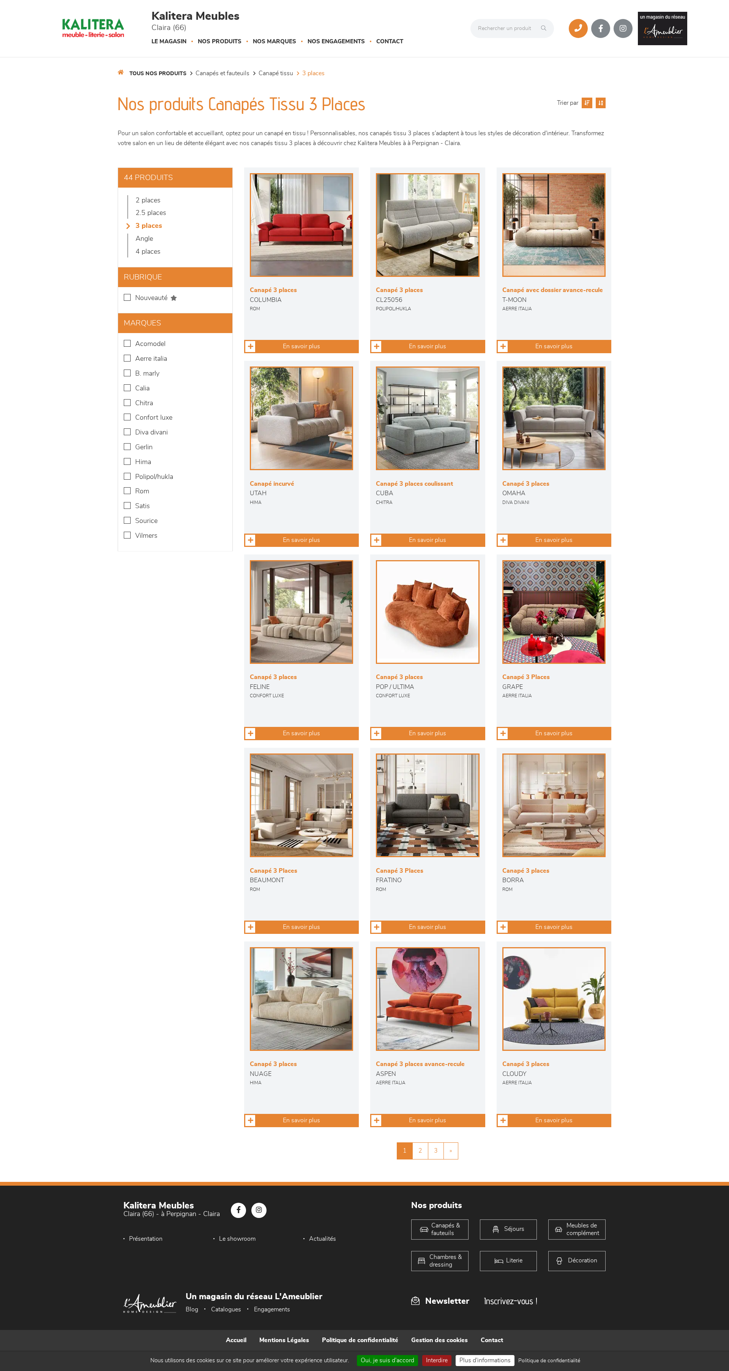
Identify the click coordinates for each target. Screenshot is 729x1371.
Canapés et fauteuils (222, 73)
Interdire (437, 1360)
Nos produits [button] (219, 41)
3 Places (313, 73)
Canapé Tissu (276, 73)
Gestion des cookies (439, 1340)
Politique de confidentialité (360, 1340)
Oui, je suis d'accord (387, 1360)
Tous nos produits (157, 73)
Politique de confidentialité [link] (549, 1360)
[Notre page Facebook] (600, 28)
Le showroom (237, 1239)
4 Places (148, 251)
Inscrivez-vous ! (510, 1300)
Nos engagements (336, 41)
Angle (144, 238)
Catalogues (226, 1309)
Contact (389, 41)
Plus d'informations (485, 1360)
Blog (192, 1309)
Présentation (146, 1239)
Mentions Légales (284, 1340)
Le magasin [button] (168, 41)
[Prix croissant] (586, 103)
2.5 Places (151, 213)
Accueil (236, 1340)
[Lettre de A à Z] (600, 103)
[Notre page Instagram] (623, 28)
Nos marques (274, 41)
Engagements (272, 1309)
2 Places (148, 200)
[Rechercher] (545, 28)
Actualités (322, 1239)
